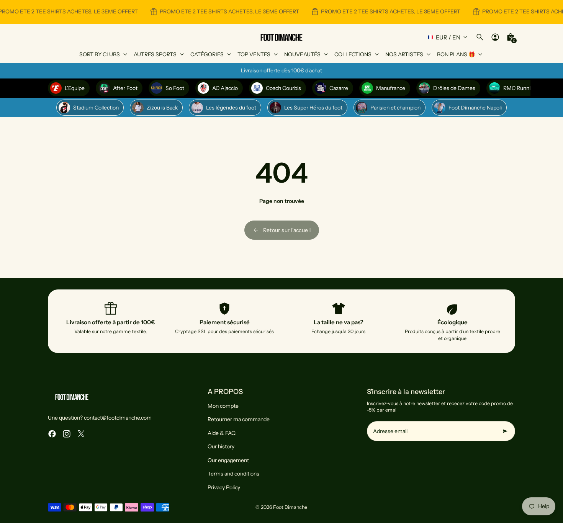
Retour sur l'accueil (287, 230)
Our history (221, 446)
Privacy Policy (224, 487)
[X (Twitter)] (81, 434)
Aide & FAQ (222, 433)
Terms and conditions (233, 473)
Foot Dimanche (290, 507)
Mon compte (223, 405)
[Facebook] (52, 434)
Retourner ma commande (239, 419)
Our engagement (228, 460)
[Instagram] (66, 434)
